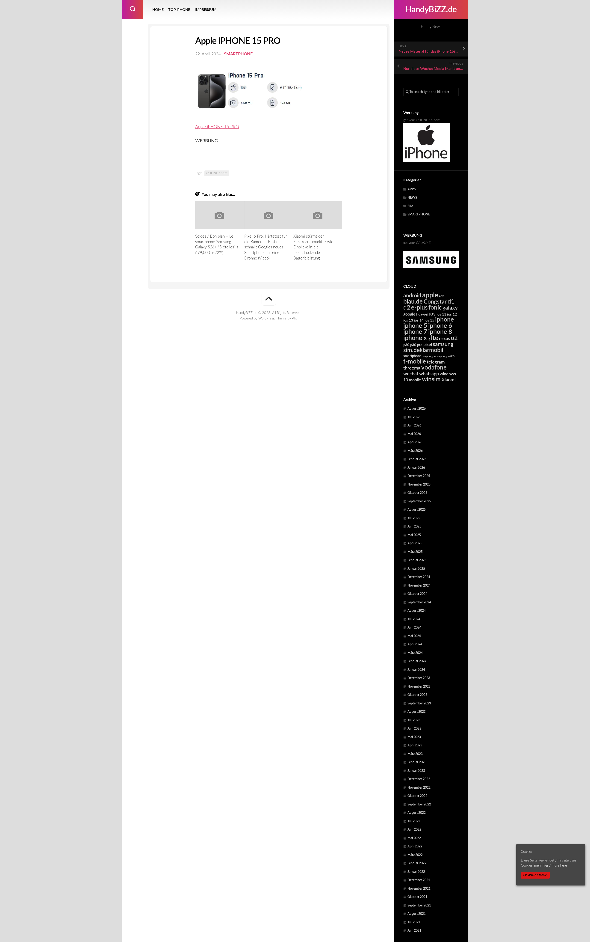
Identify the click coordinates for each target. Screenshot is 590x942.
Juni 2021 (414, 930)
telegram (436, 362)
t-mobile (414, 362)
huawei (422, 314)
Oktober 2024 (417, 594)
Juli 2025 (413, 518)
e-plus (419, 308)
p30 (406, 345)
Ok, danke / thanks (535, 875)
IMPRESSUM (205, 10)
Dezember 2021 (418, 880)
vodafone (434, 368)
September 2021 (419, 905)
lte (434, 338)
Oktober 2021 (417, 897)
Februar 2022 (416, 863)
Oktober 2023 (417, 695)
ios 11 (441, 314)
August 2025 (416, 509)
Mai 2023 (414, 737)
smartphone (412, 356)
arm (442, 296)
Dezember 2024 (418, 577)
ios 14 (419, 320)
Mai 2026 (414, 434)
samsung (443, 344)
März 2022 (415, 855)
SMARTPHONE (418, 214)
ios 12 (452, 314)
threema (411, 368)
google (409, 314)
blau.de (413, 302)
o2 (454, 338)
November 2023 (419, 686)
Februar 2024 (416, 661)
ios (432, 313)
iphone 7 (415, 332)
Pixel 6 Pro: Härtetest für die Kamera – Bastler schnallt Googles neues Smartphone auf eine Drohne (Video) (265, 247)
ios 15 (429, 320)
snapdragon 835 (445, 356)
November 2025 (419, 484)
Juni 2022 (414, 829)
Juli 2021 (413, 922)
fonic (435, 308)
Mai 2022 (414, 838)
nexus (444, 339)
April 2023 (414, 745)
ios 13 (408, 320)
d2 (406, 308)
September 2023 (419, 703)
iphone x (415, 338)
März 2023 (415, 754)
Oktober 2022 (417, 796)
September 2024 (419, 602)
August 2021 (416, 913)
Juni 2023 (414, 728)
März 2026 (415, 451)
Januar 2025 (416, 568)
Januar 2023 (416, 770)
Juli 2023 (413, 720)
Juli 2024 (413, 619)
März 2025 (415, 552)
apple (430, 295)
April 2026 (414, 442)
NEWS (412, 197)
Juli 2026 (413, 417)
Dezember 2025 (418, 476)
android (412, 295)
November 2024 (419, 585)
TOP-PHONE (179, 10)
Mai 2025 (414, 535)
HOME (158, 10)
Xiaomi (449, 380)
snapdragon (429, 356)
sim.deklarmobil (423, 350)
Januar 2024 (416, 669)
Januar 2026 (416, 467)
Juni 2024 (414, 627)
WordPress (266, 318)
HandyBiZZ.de (431, 10)
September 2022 (419, 804)
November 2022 (419, 787)
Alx (294, 318)
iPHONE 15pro (216, 173)
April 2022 (414, 846)
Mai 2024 (414, 636)
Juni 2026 (414, 425)
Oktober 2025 (417, 493)
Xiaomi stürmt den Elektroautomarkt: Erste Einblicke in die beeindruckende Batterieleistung (313, 247)
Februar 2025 (416, 560)
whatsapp (429, 374)
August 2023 (416, 711)
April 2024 (414, 644)
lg (429, 339)
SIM (410, 206)
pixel (427, 345)
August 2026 (416, 408)
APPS (411, 189)
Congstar (435, 302)
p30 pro (416, 345)
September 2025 (419, 501)
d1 (451, 302)
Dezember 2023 (418, 678)
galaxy (450, 308)
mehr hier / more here (550, 865)
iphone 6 (440, 326)
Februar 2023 (416, 762)
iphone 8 (440, 332)
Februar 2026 (416, 459)
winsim (431, 379)
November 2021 (419, 888)
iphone (444, 319)
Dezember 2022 (418, 779)
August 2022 (416, 812)
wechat (410, 374)
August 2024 (416, 610)
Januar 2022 (416, 871)
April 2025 (414, 543)
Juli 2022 (413, 821)
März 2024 (415, 653)
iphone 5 (415, 326)
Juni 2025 (414, 526)
